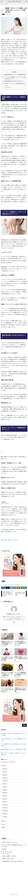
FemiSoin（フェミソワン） (14, 614)
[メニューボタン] (1, 1)
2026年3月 (5, 768)
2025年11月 (5, 780)
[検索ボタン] (26, 1)
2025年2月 (5, 798)
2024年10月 (5, 810)
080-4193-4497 (10, 858)
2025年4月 (5, 792)
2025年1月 (5, 801)
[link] (14, 622)
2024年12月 (5, 804)
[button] (3, 588)
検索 (24, 725)
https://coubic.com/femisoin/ (16, 861)
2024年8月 (5, 816)
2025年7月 (5, 783)
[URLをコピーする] (25, 588)
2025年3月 (5, 795)
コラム (4, 824)
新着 (3, 14)
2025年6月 (5, 786)
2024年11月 (5, 807)
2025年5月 (5, 789)
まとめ (8, 87)
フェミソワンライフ (14, 1)
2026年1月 (5, 774)
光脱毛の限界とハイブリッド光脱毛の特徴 (15, 74)
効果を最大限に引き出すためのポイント (14, 81)
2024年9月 (5, 813)
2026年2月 (5, 771)
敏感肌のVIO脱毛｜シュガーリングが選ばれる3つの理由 (13, 749)
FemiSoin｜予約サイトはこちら (10, 540)
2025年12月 (5, 777)
